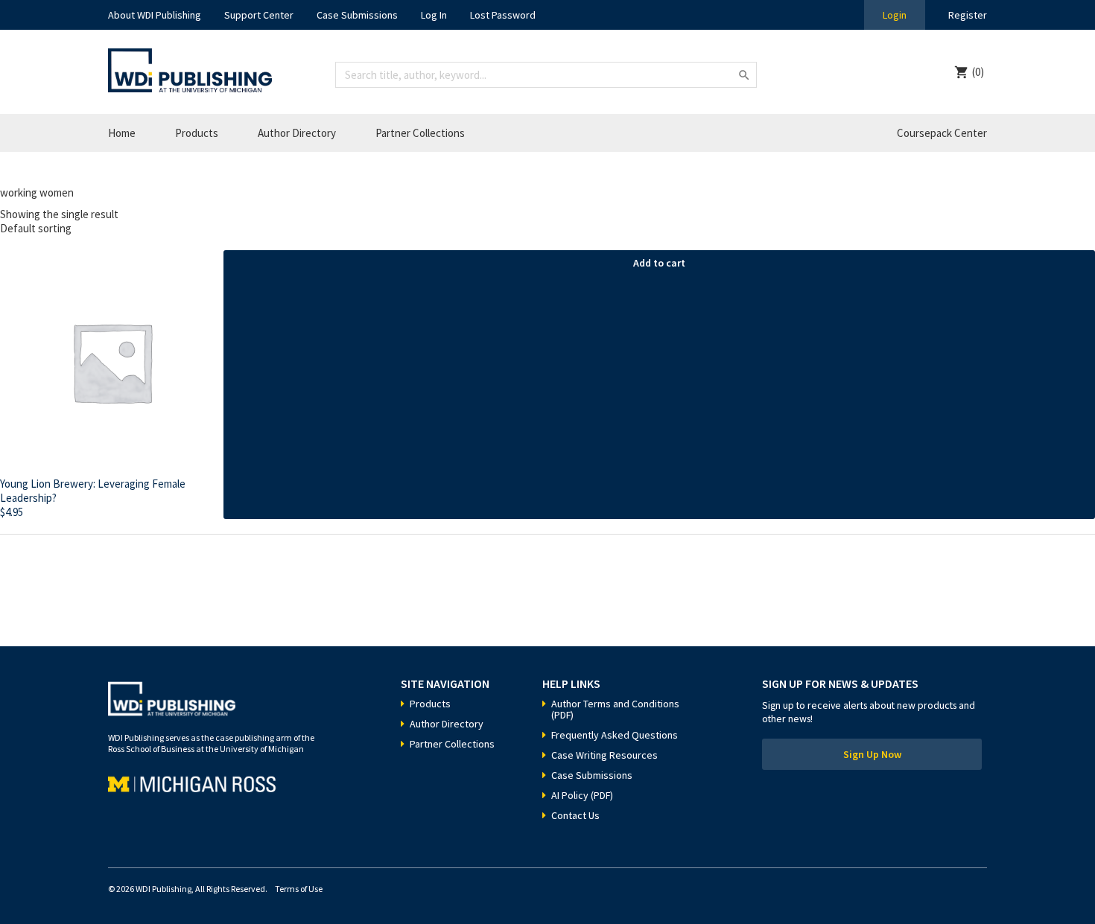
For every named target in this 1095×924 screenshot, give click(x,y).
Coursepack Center (942, 133)
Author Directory (297, 133)
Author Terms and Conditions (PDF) (615, 709)
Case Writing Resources (604, 755)
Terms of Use (299, 888)
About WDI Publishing (154, 15)
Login (895, 15)
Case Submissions (357, 15)
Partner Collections (420, 133)
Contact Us (575, 815)
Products (196, 133)
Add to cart (659, 263)
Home (122, 133)
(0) (978, 72)
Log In (434, 15)
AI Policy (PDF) (582, 795)
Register (967, 15)
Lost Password (503, 15)
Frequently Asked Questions (614, 735)
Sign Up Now (872, 754)
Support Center (258, 15)
